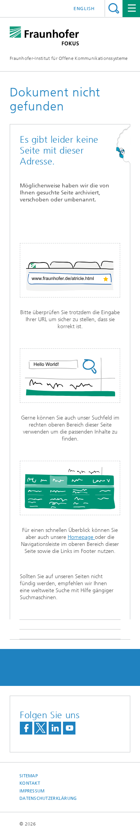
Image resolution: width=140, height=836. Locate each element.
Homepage (81, 537)
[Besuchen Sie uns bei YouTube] (69, 728)
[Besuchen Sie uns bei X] (40, 728)
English (84, 8)
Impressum (31, 791)
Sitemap (28, 775)
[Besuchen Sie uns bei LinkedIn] (55, 728)
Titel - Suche (113, 8)
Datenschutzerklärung (48, 798)
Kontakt (29, 783)
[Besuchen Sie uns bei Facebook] (26, 728)
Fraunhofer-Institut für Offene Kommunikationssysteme (69, 58)
